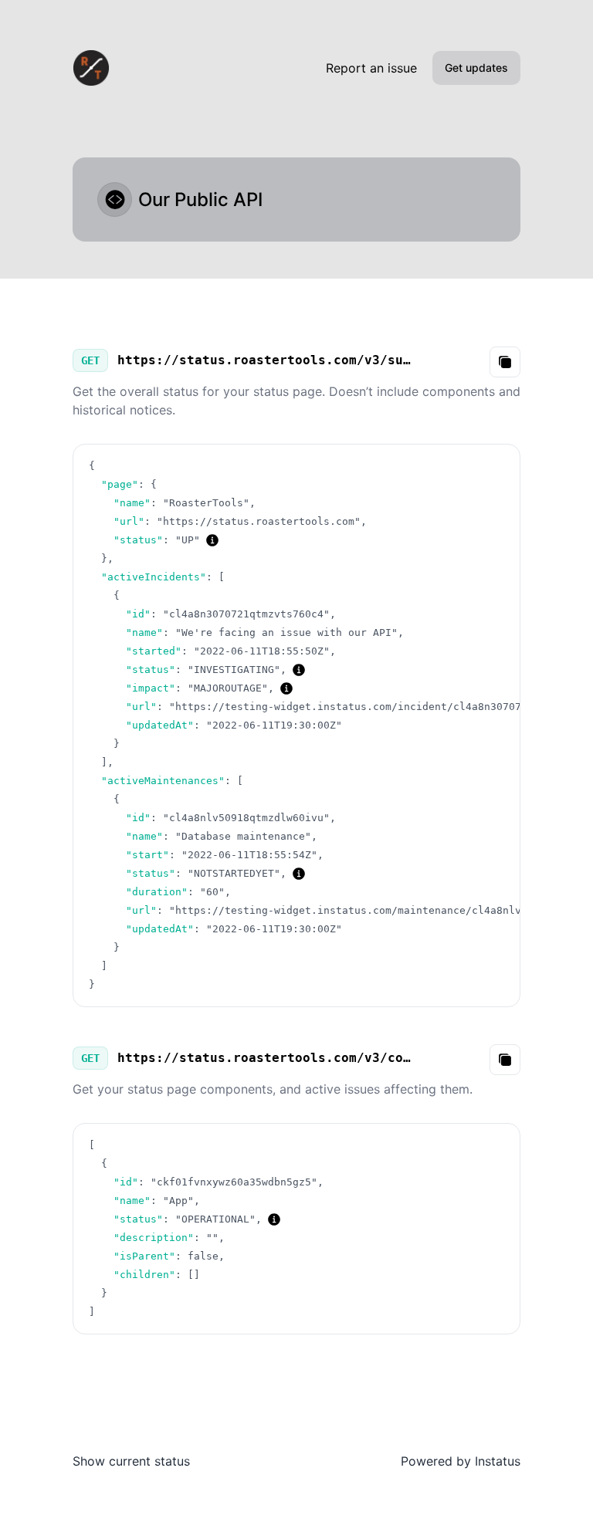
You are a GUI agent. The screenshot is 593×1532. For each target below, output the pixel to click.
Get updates (476, 67)
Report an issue (371, 68)
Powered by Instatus (460, 1461)
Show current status (131, 1461)
